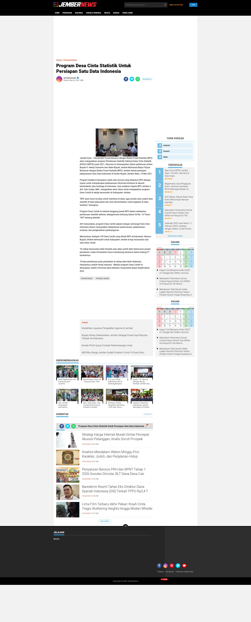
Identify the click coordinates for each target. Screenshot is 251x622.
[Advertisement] (125, 36)
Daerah (116, 13)
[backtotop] (125, 526)
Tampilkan (147, 414)
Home (57, 13)
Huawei (166, 151)
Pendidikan (67, 13)
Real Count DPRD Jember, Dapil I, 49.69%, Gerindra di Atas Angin (177, 173)
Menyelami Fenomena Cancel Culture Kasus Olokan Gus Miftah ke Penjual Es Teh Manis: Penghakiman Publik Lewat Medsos (178, 213)
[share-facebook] (126, 79)
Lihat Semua (104, 521)
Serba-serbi (127, 13)
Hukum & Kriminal (93, 13)
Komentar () (147, 79)
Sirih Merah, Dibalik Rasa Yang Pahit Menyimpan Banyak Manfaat (179, 200)
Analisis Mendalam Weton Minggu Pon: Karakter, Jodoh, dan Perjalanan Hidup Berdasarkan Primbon (111, 456)
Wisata (107, 13)
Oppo (165, 157)
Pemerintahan (70, 60)
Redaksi (161, 572)
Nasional (79, 13)
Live (193, 5)
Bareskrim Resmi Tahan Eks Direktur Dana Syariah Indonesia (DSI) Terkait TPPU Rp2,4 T (115, 489)
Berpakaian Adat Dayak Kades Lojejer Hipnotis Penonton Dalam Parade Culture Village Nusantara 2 (175, 292)
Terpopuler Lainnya (175, 236)
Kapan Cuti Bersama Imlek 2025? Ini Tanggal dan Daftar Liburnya (174, 271)
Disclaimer (170, 572)
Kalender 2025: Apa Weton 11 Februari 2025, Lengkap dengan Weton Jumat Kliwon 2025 (178, 226)
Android (166, 145)
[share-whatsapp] (137, 79)
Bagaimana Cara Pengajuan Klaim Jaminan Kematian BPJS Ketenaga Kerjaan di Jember (178, 186)
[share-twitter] (132, 79)
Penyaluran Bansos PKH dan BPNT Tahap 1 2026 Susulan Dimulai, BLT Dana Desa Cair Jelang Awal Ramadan (114, 473)
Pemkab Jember (102, 278)
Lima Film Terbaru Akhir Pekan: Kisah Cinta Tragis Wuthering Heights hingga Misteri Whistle (117, 506)
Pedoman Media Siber (184, 572)
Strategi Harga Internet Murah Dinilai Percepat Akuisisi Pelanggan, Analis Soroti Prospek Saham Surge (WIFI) (115, 439)
